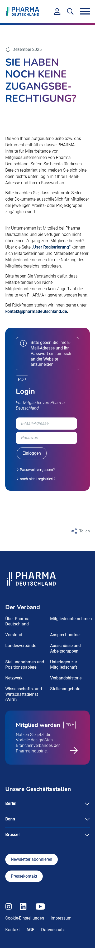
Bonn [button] (10, 818)
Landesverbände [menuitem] (20, 645)
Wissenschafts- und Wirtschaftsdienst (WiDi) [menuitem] (23, 694)
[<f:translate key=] (70, 11)
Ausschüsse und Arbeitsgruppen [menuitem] (65, 648)
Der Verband (22, 607)
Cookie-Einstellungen (24, 918)
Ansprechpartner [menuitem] (65, 634)
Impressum (61, 918)
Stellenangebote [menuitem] (65, 688)
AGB (30, 929)
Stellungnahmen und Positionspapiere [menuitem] (24, 664)
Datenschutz (53, 929)
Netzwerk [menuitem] (13, 677)
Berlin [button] (10, 803)
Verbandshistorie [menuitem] (66, 677)
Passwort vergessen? (37, 470)
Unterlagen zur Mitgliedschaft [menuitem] (63, 664)
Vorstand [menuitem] (13, 634)
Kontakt (12, 929)
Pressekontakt (24, 876)
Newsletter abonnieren (31, 859)
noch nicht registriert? (37, 479)
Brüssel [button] (12, 834)
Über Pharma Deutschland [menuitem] (17, 621)
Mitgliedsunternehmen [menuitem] (71, 618)
